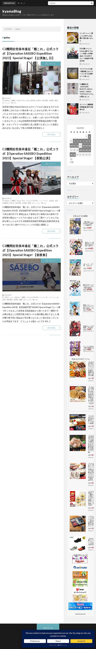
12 (77, 145)
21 (83, 150)
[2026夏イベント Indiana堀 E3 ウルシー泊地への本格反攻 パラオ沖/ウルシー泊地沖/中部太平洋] (72, 53)
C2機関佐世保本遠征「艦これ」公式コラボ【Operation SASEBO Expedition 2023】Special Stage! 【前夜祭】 (30, 250)
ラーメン (53, 297)
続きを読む (52, 134)
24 (71, 154)
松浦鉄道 (5, 203)
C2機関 (12, 100)
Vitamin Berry (20, 100)
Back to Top (48, 628)
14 (83, 145)
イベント (52, 64)
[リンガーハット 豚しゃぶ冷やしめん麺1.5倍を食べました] (72, 37)
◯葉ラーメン (9, 297)
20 (80, 150)
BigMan (6, 100)
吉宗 (56, 200)
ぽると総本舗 (30, 100)
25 (74, 154)
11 (74, 145)
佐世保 (38, 100)
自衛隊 (51, 100)
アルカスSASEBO (32, 200)
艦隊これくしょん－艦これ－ (37, 203)
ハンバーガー (43, 200)
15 (87, 145)
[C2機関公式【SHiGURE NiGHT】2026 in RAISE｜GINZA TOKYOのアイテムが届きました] (72, 88)
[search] (92, 3)
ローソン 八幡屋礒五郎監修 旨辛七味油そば (86, 106)
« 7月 (72, 162)
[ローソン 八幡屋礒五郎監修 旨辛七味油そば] (72, 109)
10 (71, 145)
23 (89, 150)
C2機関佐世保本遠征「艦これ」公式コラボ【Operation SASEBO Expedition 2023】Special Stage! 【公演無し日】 (30, 53)
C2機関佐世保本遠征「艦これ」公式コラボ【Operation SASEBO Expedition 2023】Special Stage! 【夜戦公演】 (30, 153)
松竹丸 (12, 203)
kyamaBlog (11, 11)
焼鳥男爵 (45, 100)
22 (87, 150)
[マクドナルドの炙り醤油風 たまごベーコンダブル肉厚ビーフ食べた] (72, 73)
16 (89, 145)
